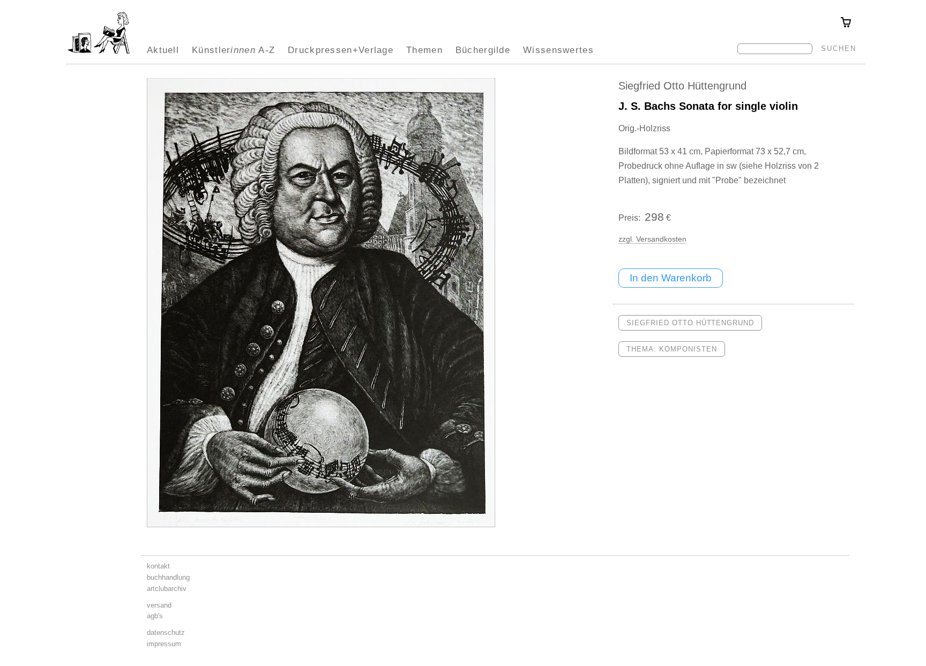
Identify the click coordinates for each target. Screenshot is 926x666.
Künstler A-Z (233, 49)
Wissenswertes (558, 49)
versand (159, 605)
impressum (164, 644)
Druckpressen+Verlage (340, 49)
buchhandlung (168, 577)
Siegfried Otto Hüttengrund (682, 86)
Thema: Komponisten (671, 349)
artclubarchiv (166, 589)
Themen (424, 49)
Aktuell (163, 49)
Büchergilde (482, 49)
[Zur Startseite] (98, 53)
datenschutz (166, 632)
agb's (155, 616)
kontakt (158, 566)
